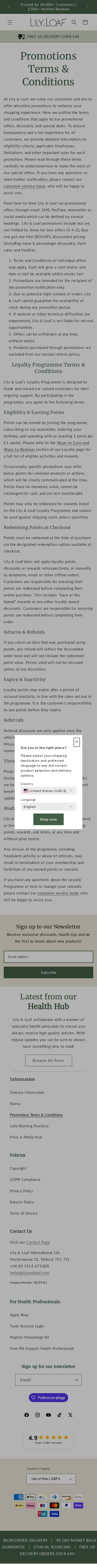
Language (28, 799)
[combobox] (45, 790)
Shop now (48, 819)
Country (27, 783)
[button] (77, 742)
